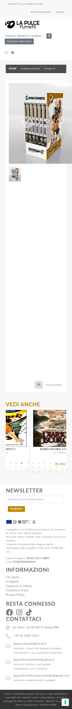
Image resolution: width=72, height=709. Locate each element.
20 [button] (62, 467)
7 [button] (45, 463)
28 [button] (50, 472)
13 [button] (22, 467)
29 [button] (56, 472)
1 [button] (10, 463)
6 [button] (39, 463)
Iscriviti (16, 509)
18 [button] (50, 467)
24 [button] (27, 472)
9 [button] (56, 463)
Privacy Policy (15, 594)
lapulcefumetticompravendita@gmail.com (42, 675)
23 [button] (22, 472)
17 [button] (45, 467)
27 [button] (45, 472)
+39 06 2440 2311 (26, 635)
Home (13, 69)
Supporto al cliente (19, 586)
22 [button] (16, 472)
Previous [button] (3, 438)
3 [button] (22, 463)
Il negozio (12, 581)
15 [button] (33, 467)
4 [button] (27, 463)
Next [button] (69, 438)
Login (60, 12)
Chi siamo (12, 577)
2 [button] (16, 463)
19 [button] (56, 467)
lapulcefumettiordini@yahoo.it (34, 659)
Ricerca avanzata (19, 41)
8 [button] (50, 463)
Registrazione (41, 12)
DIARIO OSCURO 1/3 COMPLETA (49, 449)
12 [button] (16, 467)
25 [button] (33, 472)
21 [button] (10, 472)
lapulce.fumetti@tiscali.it (30, 643)
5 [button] (33, 463)
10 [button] (62, 463)
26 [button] (39, 472)
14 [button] (27, 467)
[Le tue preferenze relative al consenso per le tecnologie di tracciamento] (65, 702)
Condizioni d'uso (17, 590)
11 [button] (10, 467)
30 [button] (62, 472)
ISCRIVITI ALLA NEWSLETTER (25, 4)
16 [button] (39, 467)
